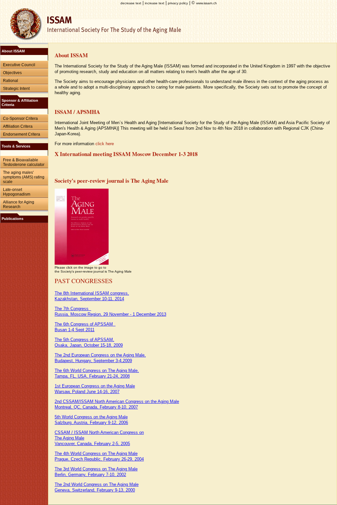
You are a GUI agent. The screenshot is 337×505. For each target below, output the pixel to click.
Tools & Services (16, 146)
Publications (12, 219)
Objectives (12, 72)
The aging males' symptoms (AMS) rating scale (23, 177)
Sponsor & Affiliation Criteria (20, 102)
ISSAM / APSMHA (77, 112)
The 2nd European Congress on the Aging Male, (100, 355)
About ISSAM (13, 51)
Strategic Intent (16, 88)
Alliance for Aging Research (18, 204)
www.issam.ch (206, 3)
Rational (10, 80)
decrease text (130, 3)
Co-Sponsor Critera (20, 118)
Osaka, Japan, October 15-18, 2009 (89, 345)
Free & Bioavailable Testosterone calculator (23, 162)
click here (104, 143)
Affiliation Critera (18, 126)
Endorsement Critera (21, 134)
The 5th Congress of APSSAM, (84, 339)
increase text (154, 3)
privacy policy (178, 3)
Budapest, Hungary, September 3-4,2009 (93, 360)
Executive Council (19, 65)
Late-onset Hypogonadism (16, 192)
